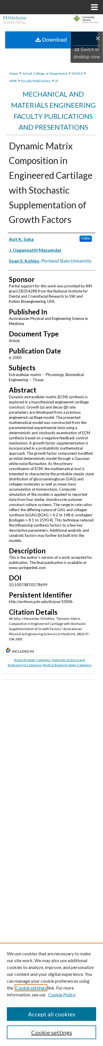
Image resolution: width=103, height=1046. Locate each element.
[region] (51, 994)
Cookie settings (30, 987)
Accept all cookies (51, 1014)
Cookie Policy (62, 994)
